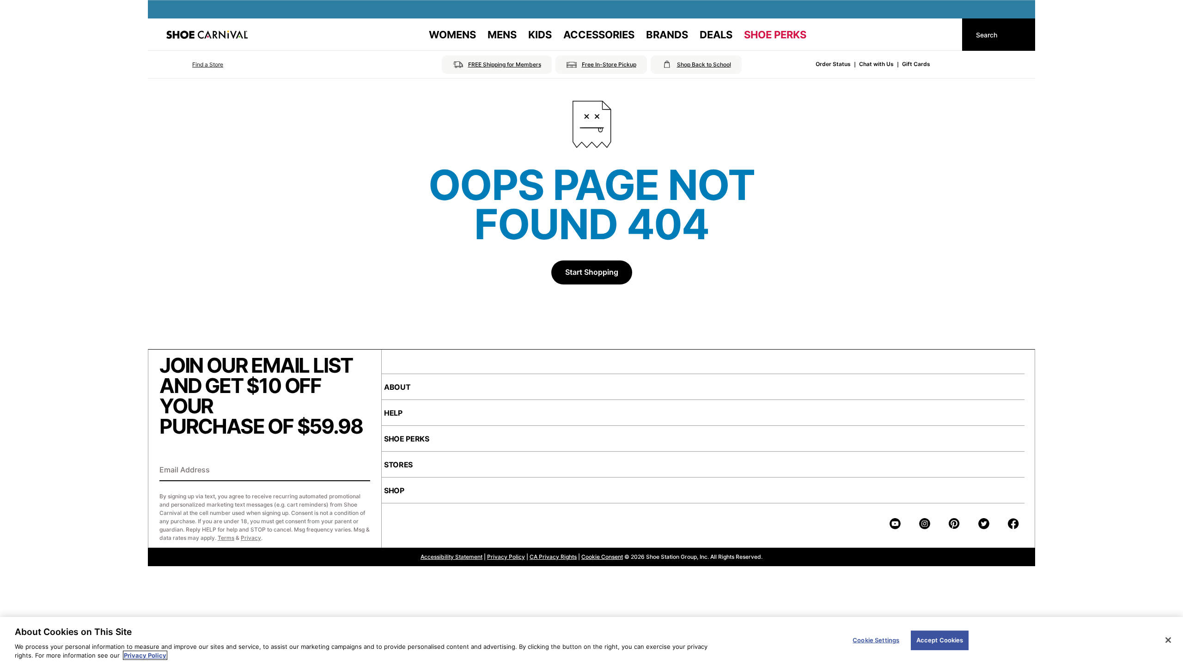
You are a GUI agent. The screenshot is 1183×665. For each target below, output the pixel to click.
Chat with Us (876, 63)
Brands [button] (667, 35)
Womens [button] (452, 35)
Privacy (251, 537)
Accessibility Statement (451, 556)
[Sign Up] (360, 471)
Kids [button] (540, 35)
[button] (194, 65)
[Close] (1168, 640)
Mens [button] (502, 35)
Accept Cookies (939, 640)
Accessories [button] (598, 35)
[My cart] (946, 35)
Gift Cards (916, 63)
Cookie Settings (876, 640)
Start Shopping (591, 272)
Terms (226, 537)
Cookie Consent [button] (602, 556)
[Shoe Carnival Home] (207, 34)
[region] (591, 641)
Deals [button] (716, 35)
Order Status (833, 63)
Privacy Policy (506, 556)
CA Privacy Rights (553, 556)
